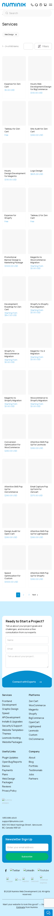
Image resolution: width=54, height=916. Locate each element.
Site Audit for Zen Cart (39, 130)
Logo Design (36, 170)
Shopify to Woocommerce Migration (11, 354)
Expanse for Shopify (10, 216)
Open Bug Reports (12, 761)
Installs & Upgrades (12, 721)
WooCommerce (37, 705)
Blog (31, 761)
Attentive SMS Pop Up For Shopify (39, 574)
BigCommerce (36, 718)
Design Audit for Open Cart (12, 532)
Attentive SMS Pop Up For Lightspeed (39, 532)
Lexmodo (34, 730)
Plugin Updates (10, 757)
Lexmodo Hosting (11, 737)
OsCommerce (36, 739)
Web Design (9, 34)
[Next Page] (35, 594)
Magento (33, 709)
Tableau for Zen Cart (12, 130)
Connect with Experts (24, 681)
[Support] (36, 4)
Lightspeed (35, 726)
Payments (7, 770)
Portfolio (33, 766)
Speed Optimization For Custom (12, 576)
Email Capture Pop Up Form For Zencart (39, 489)
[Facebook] (6, 870)
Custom (33, 734)
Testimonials (35, 770)
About (32, 757)
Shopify (33, 713)
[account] (41, 5)
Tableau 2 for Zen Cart (39, 216)
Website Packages (12, 742)
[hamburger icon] (50, 5)
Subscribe (27, 856)
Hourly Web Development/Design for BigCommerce (40, 86)
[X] (15, 870)
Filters (45, 46)
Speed (5, 713)
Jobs (31, 774)
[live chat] (48, 912)
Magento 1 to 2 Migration (37, 352)
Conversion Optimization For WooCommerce (12, 445)
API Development (11, 717)
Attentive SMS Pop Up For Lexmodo (39, 443)
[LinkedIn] (28, 870)
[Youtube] (43, 870)
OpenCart (34, 722)
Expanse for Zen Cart (12, 85)
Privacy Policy (9, 790)
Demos (6, 766)
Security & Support (12, 725)
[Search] (27, 13)
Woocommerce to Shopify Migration (39, 399)
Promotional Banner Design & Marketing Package (13, 260)
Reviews (6, 786)
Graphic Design (10, 709)
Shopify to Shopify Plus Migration (39, 305)
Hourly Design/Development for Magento (14, 173)
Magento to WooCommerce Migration (38, 260)
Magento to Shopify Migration (13, 399)
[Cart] (45, 4)
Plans (5, 774)
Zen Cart (33, 701)
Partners (33, 778)
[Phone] (32, 4)
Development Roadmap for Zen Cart (12, 307)
